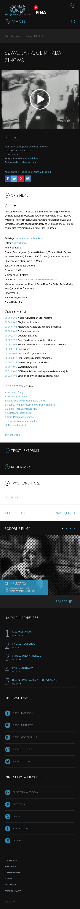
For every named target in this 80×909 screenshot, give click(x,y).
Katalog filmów (13, 891)
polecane (63, 601)
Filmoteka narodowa (26, 792)
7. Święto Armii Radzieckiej (18, 413)
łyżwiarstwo (25, 162)
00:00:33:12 (11, 358)
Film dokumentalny (13, 36)
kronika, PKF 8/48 (34, 36)
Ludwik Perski (37, 238)
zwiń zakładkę (12, 435)
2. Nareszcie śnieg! (14, 392)
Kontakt (9, 879)
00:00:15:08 (11, 344)
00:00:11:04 (11, 335)
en (72, 5)
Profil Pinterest (23, 725)
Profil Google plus (25, 737)
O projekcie (11, 860)
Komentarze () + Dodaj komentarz (22, 172)
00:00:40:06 (11, 367)
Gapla (16, 816)
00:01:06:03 (11, 376)
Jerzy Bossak (22, 238)
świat (36, 158)
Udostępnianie (12, 872)
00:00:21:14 (11, 349)
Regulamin (10, 866)
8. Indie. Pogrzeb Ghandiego (19, 417)
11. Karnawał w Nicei (15, 425)
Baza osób (10, 885)
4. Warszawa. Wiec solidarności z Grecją (25, 400)
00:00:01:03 (11, 318)
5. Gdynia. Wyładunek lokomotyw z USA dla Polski (30, 405)
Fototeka (19, 804)
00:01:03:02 (11, 371)
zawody (14, 162)
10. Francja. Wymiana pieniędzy (21, 421)
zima (34, 162)
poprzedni (16, 512)
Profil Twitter (21, 761)
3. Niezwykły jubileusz (16, 396)
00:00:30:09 (11, 353)
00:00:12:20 (11, 340)
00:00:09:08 (11, 331)
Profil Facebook (23, 713)
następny (64, 512)
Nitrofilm (18, 840)
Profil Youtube (22, 749)
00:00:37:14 (11, 362)
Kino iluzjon (20, 828)
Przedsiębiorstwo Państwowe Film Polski (36, 279)
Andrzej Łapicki (20, 243)
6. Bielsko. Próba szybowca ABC (21, 409)
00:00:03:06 (11, 322)
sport (30, 158)
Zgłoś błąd (45, 172)
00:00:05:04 (11, 327)
